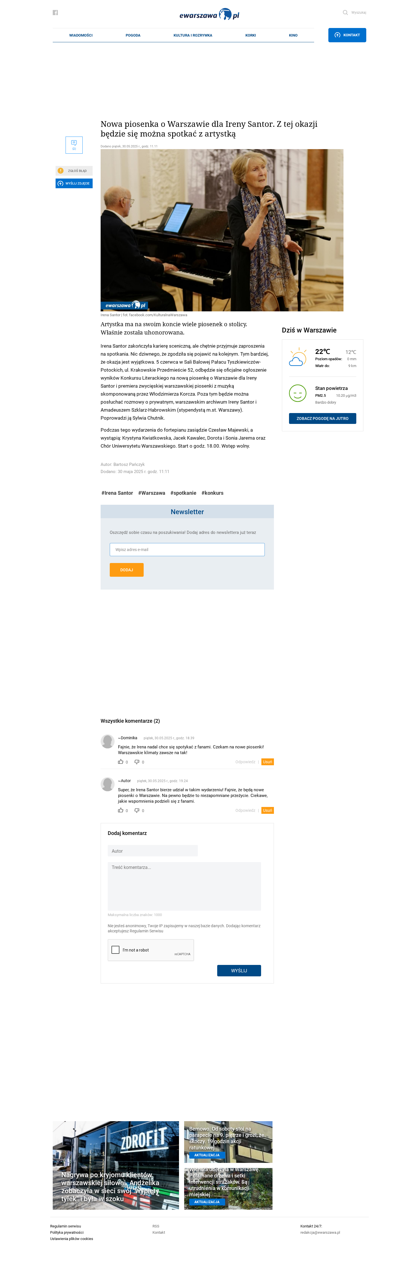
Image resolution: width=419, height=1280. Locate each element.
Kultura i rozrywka (193, 35)
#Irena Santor (117, 493)
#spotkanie (183, 493)
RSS (155, 1226)
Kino (293, 35)
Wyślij (239, 970)
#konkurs (212, 493)
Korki (250, 35)
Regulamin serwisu (65, 1226)
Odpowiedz (245, 761)
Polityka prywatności (67, 1232)
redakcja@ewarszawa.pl (320, 1232)
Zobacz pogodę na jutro (323, 418)
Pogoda (133, 35)
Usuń (267, 761)
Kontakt (351, 35)
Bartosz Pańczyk (129, 464)
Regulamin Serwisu (146, 931)
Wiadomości (81, 35)
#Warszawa (151, 493)
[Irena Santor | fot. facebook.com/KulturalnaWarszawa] (187, 230)
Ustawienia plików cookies (71, 1238)
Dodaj (126, 569)
